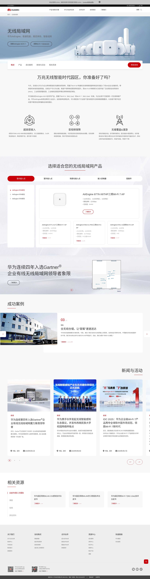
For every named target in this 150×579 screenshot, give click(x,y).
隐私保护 (91, 577)
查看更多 (9, 551)
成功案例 (91, 538)
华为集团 (118, 538)
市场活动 (9, 544)
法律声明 (98, 577)
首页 (8, 14)
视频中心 (91, 547)
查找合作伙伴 (65, 541)
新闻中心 (9, 541)
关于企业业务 (11, 538)
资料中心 (91, 541)
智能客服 (36, 538)
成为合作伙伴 (65, 538)
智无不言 (91, 551)
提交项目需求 (38, 541)
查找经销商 (37, 544)
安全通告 (118, 541)
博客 (90, 554)
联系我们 (9, 547)
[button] (3, 334)
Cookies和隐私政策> (88, 2)
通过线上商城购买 (39, 547)
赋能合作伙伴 (65, 544)
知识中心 (91, 544)
